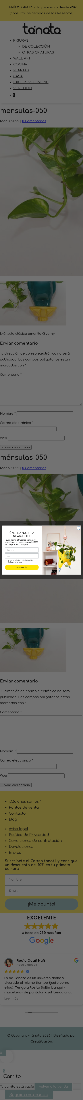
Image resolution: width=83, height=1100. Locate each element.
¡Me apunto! (21, 567)
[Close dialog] (78, 528)
